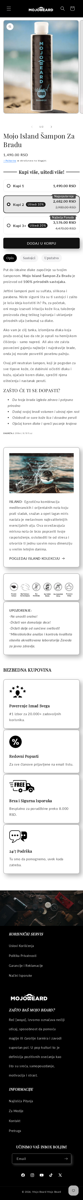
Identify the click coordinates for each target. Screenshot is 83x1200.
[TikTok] (51, 1175)
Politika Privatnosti (23, 956)
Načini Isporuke (20, 975)
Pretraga (15, 1131)
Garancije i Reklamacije (26, 965)
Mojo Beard (39, 1191)
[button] (9, 8)
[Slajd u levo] (32, 127)
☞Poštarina (9, 160)
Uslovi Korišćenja (21, 946)
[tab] (10, 258)
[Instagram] (32, 1175)
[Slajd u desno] (51, 127)
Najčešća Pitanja (21, 1101)
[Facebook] (23, 1175)
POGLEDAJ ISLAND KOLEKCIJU (34, 558)
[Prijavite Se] (66, 1159)
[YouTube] (41, 1175)
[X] (60, 1175)
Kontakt (14, 1121)
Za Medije (16, 1111)
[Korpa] (72, 8)
